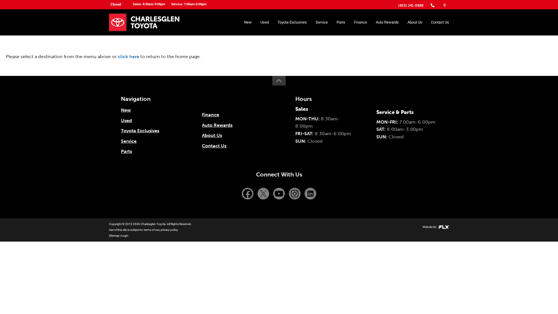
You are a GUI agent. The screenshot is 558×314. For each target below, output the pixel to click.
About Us (414, 22)
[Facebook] (248, 193)
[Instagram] (295, 193)
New (248, 22)
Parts (341, 22)
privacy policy (169, 229)
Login (124, 235)
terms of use (152, 229)
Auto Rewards (387, 22)
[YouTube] (279, 193)
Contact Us (440, 22)
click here (128, 56)
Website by (430, 227)
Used (264, 22)
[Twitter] (264, 193)
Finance (360, 22)
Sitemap (114, 235)
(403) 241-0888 (410, 5)
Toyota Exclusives (292, 22)
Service (322, 22)
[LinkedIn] (310, 193)
